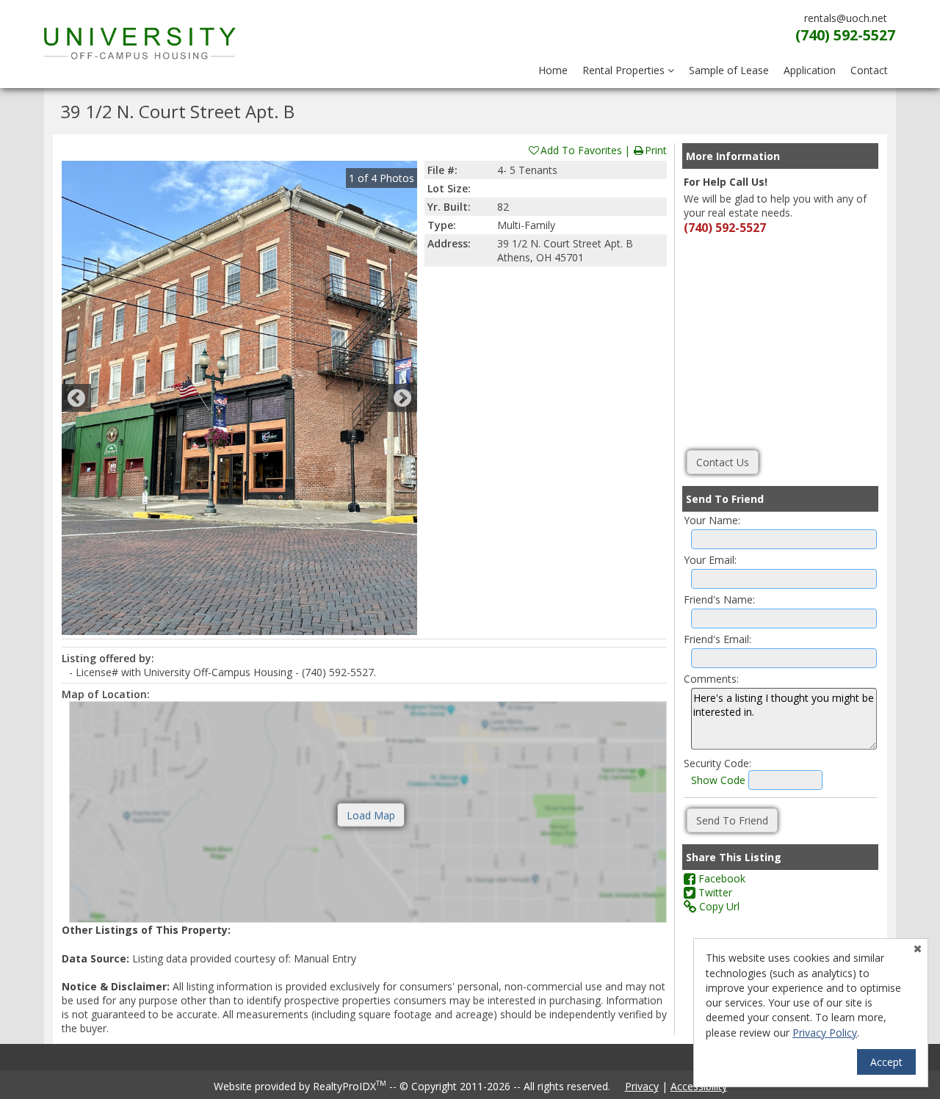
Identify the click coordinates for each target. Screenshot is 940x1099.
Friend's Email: (717, 639)
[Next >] (402, 398)
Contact (869, 70)
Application (810, 70)
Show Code (718, 780)
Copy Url (718, 906)
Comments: (711, 679)
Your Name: (712, 520)
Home (553, 70)
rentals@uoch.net (845, 18)
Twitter (713, 892)
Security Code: (717, 763)
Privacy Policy (824, 1033)
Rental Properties (625, 70)
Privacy (642, 1086)
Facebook (720, 878)
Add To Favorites (581, 150)
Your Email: (710, 560)
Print (656, 150)
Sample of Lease (729, 70)
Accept (886, 1062)
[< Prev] (76, 398)
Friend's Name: (719, 599)
